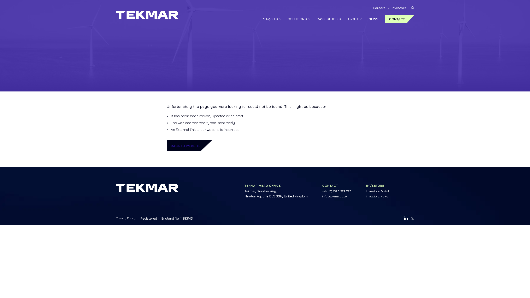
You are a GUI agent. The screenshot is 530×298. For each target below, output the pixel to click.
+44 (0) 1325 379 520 (337, 191)
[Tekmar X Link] (412, 218)
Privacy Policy (126, 218)
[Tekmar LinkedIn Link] (406, 218)
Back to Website (185, 146)
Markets (270, 19)
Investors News (377, 196)
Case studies (329, 19)
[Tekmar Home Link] (147, 15)
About (353, 19)
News (373, 19)
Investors (398, 8)
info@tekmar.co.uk (334, 196)
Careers (379, 8)
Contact (397, 19)
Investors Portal (377, 191)
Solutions (297, 19)
